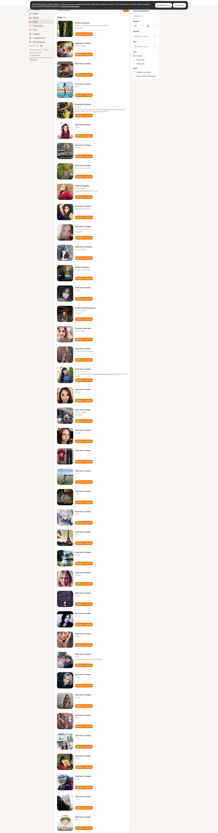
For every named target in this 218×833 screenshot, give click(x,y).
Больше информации (69, 6)
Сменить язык (34, 46)
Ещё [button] (38, 52)
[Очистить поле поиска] (121, 10)
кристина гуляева (83, 410)
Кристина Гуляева (83, 43)
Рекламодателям (35, 50)
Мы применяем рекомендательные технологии (40, 57)
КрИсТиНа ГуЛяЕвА (83, 247)
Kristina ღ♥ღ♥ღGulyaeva (85, 308)
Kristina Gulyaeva (82, 23)
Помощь (46, 50)
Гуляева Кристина (83, 328)
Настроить (179, 5)
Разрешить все (163, 5)
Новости (32, 52)
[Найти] (126, 10)
